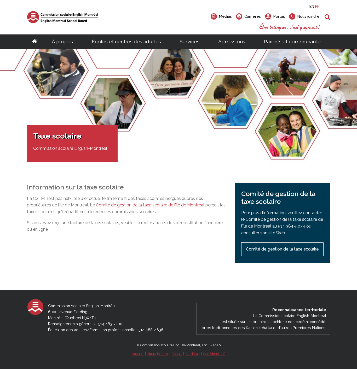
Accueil (137, 354)
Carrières (192, 354)
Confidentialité (214, 354)
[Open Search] (327, 17)
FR (317, 6)
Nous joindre (157, 354)
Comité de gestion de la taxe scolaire (282, 249)
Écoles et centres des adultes (126, 41)
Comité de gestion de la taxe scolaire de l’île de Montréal (150, 205)
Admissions (231, 41)
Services (189, 41)
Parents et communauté (292, 41)
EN (311, 6)
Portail (177, 354)
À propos (62, 41)
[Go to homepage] (34, 41)
